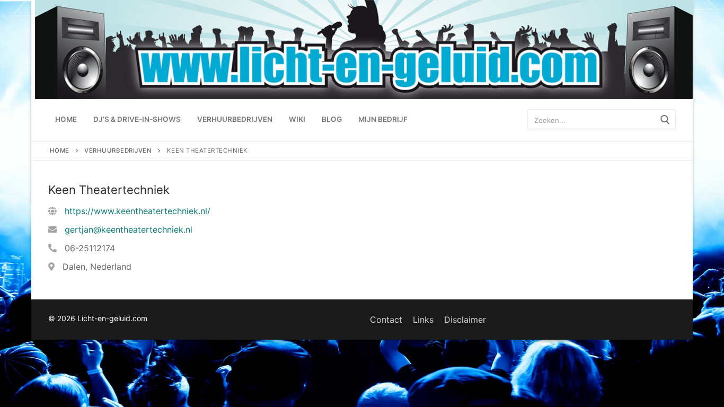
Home (59, 150)
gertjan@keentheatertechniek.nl (128, 229)
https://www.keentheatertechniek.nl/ (137, 211)
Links (423, 319)
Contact (386, 319)
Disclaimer (465, 319)
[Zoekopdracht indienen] (665, 120)
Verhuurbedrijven (118, 150)
